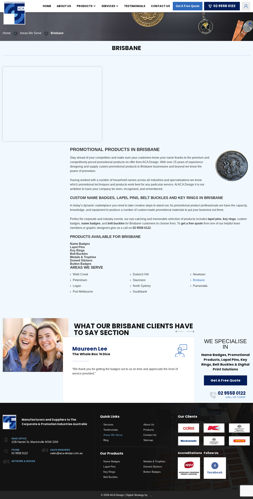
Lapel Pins (77, 247)
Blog (106, 440)
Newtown (199, 274)
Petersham (80, 280)
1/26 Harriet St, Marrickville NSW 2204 (34, 441)
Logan (77, 285)
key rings (229, 219)
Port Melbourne (83, 291)
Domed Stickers (81, 260)
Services (108, 6)
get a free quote (192, 223)
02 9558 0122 (224, 6)
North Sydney (142, 285)
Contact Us (160, 6)
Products (85, 6)
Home (47, 6)
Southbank (140, 291)
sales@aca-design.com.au (66, 453)
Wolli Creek (80, 274)
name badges (90, 223)
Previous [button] (179, 331)
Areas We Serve (30, 33)
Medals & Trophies (83, 257)
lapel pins (214, 219)
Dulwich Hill (141, 274)
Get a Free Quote (187, 6)
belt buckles (116, 223)
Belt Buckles (79, 253)
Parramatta (200, 285)
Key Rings (77, 250)
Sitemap (148, 440)
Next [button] (190, 331)
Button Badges (80, 263)
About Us (64, 6)
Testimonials (134, 6)
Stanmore (139, 280)
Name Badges (80, 243)
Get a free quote (225, 380)
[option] (128, 370)
